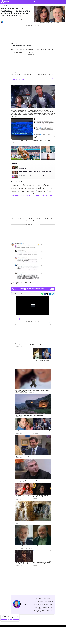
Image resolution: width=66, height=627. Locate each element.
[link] (17, 573)
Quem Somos (8, 592)
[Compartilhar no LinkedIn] (50, 294)
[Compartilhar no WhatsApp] (42, 294)
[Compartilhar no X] (47, 294)
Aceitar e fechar (10, 619)
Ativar (52, 289)
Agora (51, 1)
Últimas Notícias (38, 1)
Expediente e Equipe (16, 592)
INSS (64, 1)
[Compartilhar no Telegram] (53, 294)
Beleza (60, 1)
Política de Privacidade (39, 592)
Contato (32, 592)
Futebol (56, 1)
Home (32, 1)
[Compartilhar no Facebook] (45, 294)
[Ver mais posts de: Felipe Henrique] (2, 22)
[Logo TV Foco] (5, 1)
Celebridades (46, 1)
